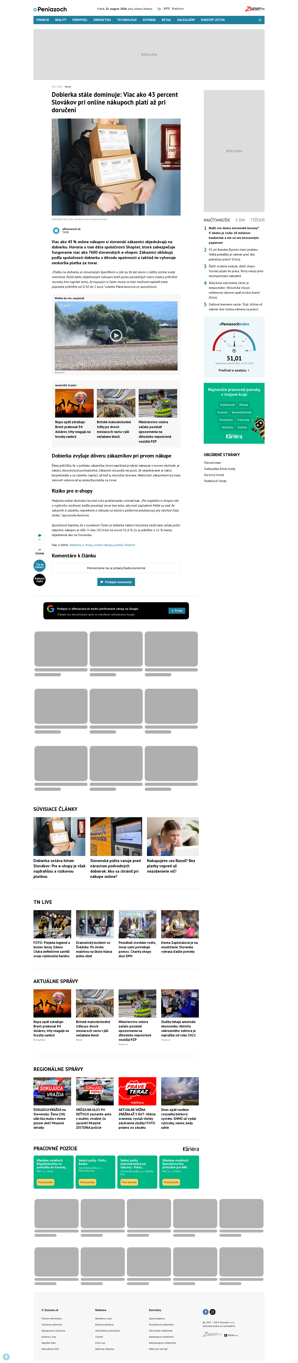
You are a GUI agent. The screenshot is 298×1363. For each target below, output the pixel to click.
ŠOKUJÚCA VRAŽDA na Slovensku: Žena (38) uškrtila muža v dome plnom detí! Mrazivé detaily (49, 1118)
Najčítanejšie (217, 220)
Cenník (99, 1336)
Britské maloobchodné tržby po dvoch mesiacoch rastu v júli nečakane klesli (93, 1028)
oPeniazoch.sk (71, 229)
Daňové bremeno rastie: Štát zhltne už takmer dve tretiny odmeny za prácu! (235, 306)
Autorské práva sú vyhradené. (219, 1325)
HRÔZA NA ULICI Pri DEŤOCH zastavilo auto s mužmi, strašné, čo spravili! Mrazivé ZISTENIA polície (93, 1118)
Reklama (100, 1310)
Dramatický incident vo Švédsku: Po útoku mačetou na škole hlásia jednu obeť (94, 949)
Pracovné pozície (55, 1148)
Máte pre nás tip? (158, 1348)
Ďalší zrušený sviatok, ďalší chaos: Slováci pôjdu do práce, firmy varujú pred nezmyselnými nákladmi (236, 271)
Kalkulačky (186, 20)
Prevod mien (212, 463)
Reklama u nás (103, 1318)
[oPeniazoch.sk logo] (50, 8)
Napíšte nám (49, 1342)
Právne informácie (52, 1318)
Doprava (149, 20)
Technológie (127, 20)
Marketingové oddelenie (162, 1342)
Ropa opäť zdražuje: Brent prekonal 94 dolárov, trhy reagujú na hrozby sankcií (51, 1028)
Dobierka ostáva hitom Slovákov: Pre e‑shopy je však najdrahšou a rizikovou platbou (59, 868)
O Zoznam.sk (50, 1310)
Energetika (102, 20)
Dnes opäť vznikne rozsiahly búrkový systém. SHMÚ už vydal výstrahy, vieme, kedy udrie (178, 1118)
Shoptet (129, 545)
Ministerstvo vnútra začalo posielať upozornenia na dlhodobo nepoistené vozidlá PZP (155, 432)
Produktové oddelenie (161, 1324)
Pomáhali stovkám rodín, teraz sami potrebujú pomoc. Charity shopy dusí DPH (137, 949)
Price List (100, 1342)
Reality (60, 20)
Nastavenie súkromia (53, 1330)
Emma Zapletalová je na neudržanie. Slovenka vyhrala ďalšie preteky (179, 947)
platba (118, 545)
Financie (42, 20)
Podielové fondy (215, 481)
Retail (166, 20)
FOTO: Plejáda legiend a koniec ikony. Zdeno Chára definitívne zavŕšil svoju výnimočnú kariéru (51, 949)
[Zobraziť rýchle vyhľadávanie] (260, 20)
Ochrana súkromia (52, 1324)
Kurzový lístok (213, 20)
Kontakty (155, 1310)
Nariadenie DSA (50, 1348)
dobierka (75, 545)
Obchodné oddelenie (161, 1330)
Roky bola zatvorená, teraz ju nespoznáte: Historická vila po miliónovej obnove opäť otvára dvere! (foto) (234, 290)
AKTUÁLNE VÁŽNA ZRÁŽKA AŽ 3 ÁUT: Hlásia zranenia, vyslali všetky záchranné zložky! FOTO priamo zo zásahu (137, 1118)
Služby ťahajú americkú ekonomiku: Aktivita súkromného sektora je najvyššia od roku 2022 (178, 1028)
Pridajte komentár (118, 582)
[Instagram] (212, 1312)
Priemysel (80, 20)
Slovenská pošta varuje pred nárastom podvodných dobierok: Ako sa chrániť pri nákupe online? (115, 868)
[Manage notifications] (6, 1356)
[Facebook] (206, 1312)
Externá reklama (104, 1324)
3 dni (240, 220)
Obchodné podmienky (107, 1330)
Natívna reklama (104, 1348)
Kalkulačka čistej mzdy (219, 469)
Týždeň (257, 220)
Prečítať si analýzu (232, 370)
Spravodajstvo (157, 1318)
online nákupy (103, 545)
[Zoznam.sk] (213, 1335)
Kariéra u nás (49, 1336)
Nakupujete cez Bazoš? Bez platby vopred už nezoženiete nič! (171, 866)
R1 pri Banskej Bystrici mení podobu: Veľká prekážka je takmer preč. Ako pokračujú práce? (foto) (233, 254)
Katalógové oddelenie (161, 1336)
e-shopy (87, 545)
